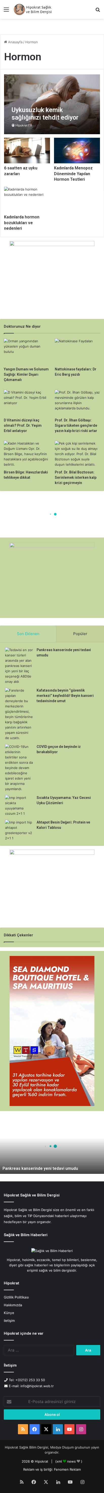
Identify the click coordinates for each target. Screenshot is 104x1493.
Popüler (80, 633)
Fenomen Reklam (67, 1469)
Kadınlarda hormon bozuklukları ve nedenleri (21, 223)
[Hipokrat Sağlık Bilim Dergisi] (33, 9)
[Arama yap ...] (97, 11)
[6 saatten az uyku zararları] (27, 151)
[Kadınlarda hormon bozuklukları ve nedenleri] (27, 200)
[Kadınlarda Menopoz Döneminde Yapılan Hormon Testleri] (77, 151)
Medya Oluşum (62, 1447)
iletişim (9, 1321)
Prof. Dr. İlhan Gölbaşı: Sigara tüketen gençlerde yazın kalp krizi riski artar (76, 425)
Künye (9, 1313)
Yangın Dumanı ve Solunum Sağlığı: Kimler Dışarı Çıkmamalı (26, 374)
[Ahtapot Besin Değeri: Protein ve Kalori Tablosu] (19, 830)
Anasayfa (14, 42)
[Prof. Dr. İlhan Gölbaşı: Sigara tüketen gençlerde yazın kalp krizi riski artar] (77, 402)
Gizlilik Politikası (16, 1297)
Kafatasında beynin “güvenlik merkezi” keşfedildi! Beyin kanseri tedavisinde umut (65, 695)
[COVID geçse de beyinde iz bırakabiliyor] (19, 768)
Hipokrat (41, 1461)
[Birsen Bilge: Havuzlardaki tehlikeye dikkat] (26, 454)
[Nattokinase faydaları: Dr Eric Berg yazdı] (77, 351)
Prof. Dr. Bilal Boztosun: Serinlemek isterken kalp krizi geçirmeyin (75, 477)
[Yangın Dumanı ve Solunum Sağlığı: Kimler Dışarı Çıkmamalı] (26, 351)
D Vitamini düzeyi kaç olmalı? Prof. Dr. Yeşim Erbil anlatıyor (23, 425)
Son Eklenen (28, 633)
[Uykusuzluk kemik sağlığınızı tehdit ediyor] (52, 104)
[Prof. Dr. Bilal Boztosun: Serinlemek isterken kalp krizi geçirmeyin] (77, 454)
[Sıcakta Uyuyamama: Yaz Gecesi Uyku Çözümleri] (19, 805)
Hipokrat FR (23, 125)
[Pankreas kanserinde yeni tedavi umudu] (19, 665)
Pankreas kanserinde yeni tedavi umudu (40, 1168)
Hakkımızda (13, 1305)
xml (59, 1461)
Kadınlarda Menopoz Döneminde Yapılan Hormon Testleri (73, 174)
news (71, 1461)
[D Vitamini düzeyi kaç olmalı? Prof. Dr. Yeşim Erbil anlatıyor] (26, 402)
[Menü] (6, 11)
